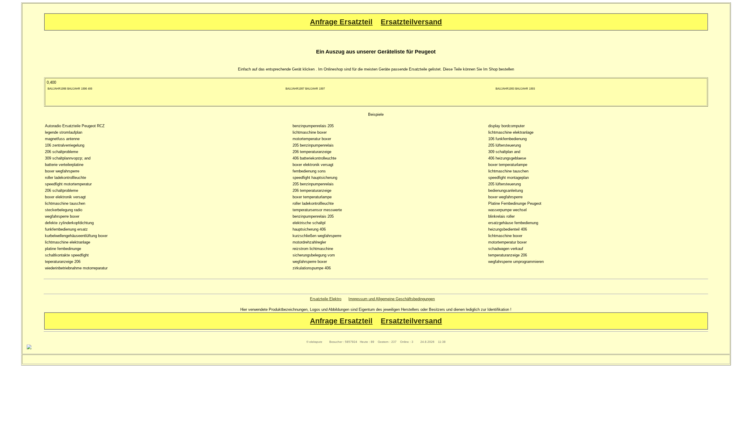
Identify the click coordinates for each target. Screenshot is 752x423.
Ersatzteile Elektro (325, 299)
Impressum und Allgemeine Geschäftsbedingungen (391, 299)
